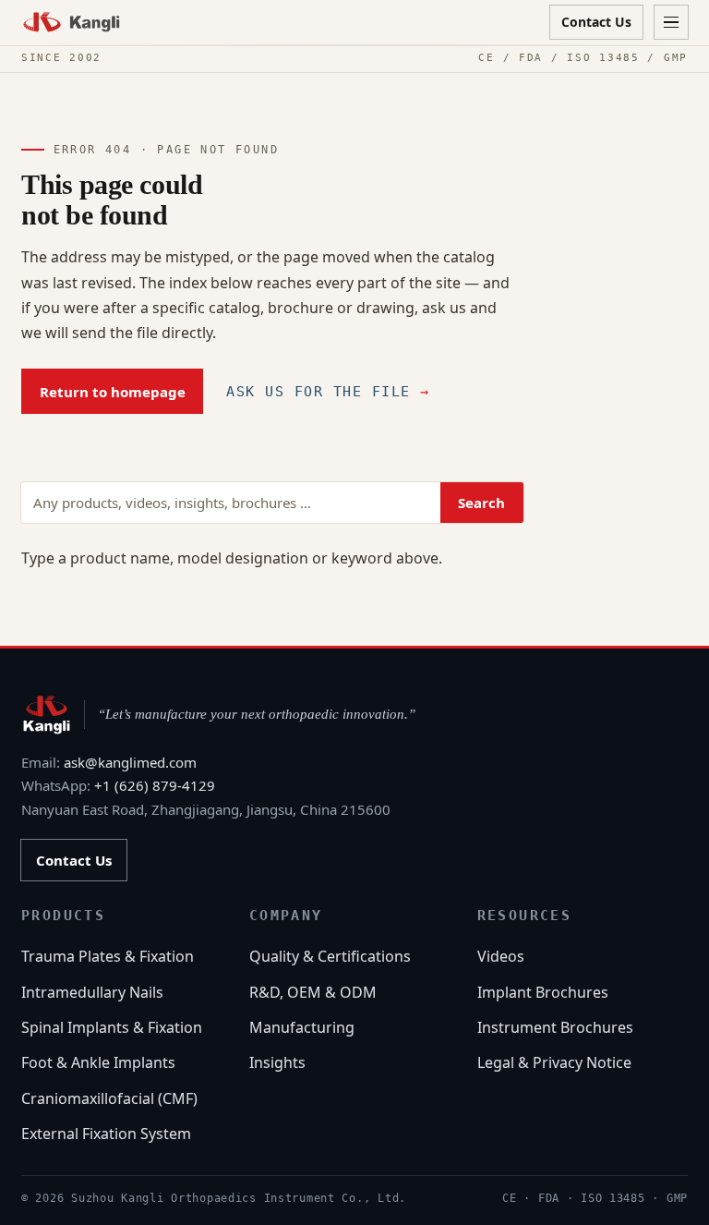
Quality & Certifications (330, 956)
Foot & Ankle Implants (98, 1062)
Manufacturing (301, 1027)
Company (286, 915)
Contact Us (596, 21)
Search (481, 502)
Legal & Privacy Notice (554, 1062)
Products (63, 915)
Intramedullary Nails (92, 992)
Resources (524, 915)
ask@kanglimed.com (130, 762)
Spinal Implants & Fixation (111, 1027)
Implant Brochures (542, 992)
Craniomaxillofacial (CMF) (109, 1098)
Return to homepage (113, 391)
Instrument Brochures (555, 1027)
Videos (500, 956)
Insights (277, 1062)
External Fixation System (106, 1133)
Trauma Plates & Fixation (107, 956)
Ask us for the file (328, 391)
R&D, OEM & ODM (313, 992)
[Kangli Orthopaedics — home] (72, 21)
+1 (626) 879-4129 (154, 785)
